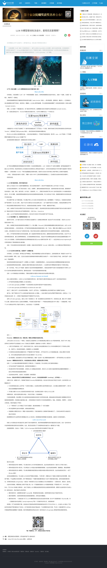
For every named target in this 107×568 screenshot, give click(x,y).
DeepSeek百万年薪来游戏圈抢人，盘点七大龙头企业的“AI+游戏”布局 (92, 19)
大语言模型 (41, 35)
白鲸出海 (32, 551)
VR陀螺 (52, 3)
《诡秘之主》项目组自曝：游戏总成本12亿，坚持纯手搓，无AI (92, 14)
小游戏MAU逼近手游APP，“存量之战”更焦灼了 (91, 181)
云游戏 (47, 7)
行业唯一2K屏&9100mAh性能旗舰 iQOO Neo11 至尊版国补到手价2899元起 (92, 34)
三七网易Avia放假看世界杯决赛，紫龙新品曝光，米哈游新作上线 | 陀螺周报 (92, 184)
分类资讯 (27, 3)
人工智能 (27, 7)
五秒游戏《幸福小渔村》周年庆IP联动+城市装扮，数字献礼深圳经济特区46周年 (92, 36)
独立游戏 (40, 7)
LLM (37, 35)
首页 (20, 3)
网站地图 (46, 561)
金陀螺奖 (43, 3)
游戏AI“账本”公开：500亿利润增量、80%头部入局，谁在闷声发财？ (92, 167)
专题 (35, 3)
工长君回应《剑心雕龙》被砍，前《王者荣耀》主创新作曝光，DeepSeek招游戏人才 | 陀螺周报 (92, 164)
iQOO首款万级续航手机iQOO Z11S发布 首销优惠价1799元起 (92, 39)
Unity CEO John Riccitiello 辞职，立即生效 (17, 539)
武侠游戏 (34, 7)
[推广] (38, 21)
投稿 (91, 243)
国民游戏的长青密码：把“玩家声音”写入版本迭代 (19, 536)
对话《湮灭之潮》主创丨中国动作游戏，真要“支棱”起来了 (92, 28)
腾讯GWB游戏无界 (15, 551)
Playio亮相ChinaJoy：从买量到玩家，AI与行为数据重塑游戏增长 (92, 31)
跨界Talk (21, 11)
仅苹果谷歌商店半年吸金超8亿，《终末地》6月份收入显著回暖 (92, 173)
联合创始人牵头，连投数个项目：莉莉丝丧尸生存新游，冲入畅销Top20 (92, 17)
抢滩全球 (21, 7)
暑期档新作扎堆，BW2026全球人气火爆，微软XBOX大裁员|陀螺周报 (92, 187)
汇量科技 (42, 551)
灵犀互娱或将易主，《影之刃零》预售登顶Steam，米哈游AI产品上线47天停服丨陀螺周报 (92, 22)
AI (30, 35)
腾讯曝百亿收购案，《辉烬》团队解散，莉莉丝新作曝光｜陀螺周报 (92, 178)
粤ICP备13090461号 (53, 561)
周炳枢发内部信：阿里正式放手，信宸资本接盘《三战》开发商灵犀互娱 (92, 25)
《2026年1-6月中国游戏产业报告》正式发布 (91, 176)
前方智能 (59, 3)
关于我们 (36, 561)
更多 (100, 50)
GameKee (37, 551)
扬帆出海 (27, 551)
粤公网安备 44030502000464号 (65, 561)
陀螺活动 (22, 551)
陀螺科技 (4, 551)
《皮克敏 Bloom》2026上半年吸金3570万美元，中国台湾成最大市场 (92, 190)
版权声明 (41, 561)
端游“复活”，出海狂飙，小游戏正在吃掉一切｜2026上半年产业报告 (92, 170)
